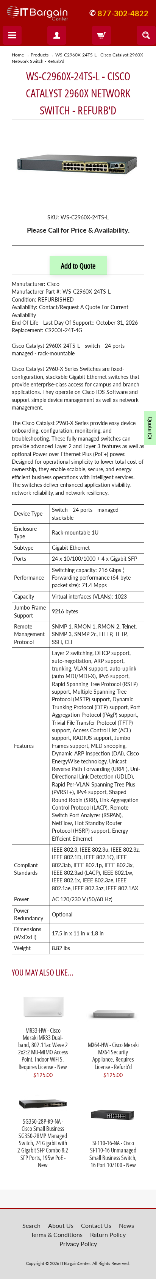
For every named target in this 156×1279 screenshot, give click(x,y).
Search (31, 1225)
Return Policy (108, 1234)
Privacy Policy (78, 1243)
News (126, 1225)
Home (18, 54)
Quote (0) (150, 428)
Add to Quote (78, 266)
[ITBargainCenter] (37, 10)
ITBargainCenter (75, 1263)
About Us (60, 1225)
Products (39, 54)
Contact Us (96, 1225)
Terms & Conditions (57, 1234)
